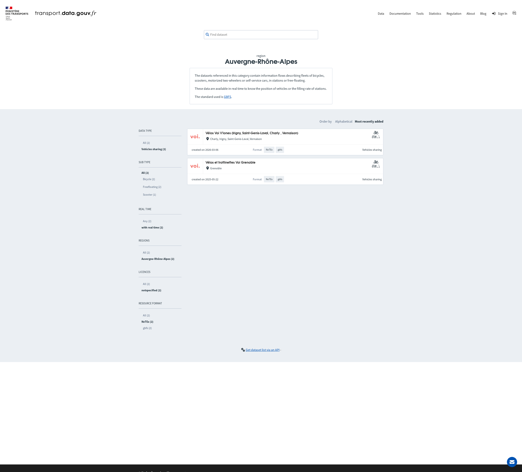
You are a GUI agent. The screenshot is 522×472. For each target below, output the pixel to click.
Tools (420, 13)
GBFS (227, 97)
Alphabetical (343, 121)
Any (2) (147, 221)
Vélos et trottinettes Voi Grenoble (230, 162)
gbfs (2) (147, 328)
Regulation (454, 13)
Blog (483, 13)
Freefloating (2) (152, 187)
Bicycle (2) (149, 179)
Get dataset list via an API (263, 350)
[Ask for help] (512, 462)
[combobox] (261, 34)
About (471, 13)
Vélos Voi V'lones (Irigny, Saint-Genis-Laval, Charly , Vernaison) (252, 133)
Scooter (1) (149, 194)
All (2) (146, 143)
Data (381, 13)
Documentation (400, 13)
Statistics (435, 13)
